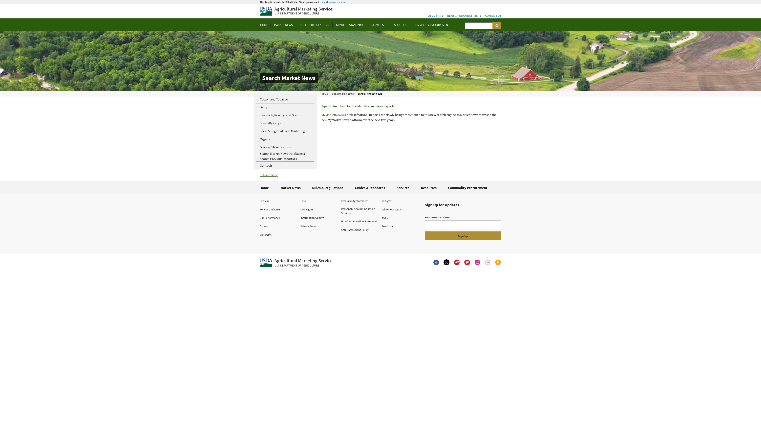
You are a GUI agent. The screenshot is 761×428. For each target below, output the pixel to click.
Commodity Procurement (467, 187)
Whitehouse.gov (391, 209)
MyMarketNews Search (337, 115)
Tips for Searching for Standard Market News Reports (358, 106)
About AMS (435, 15)
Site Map (265, 201)
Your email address (438, 217)
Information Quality (312, 218)
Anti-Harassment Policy (355, 230)
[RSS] (498, 262)
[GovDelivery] (467, 262)
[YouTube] (456, 262)
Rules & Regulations (327, 187)
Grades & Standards (370, 187)
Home (324, 93)
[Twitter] (446, 262)
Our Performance (270, 218)
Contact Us (493, 15)
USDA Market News (343, 93)
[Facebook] (436, 262)
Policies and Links (270, 209)
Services (403, 187)
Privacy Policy (308, 226)
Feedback (387, 226)
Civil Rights (306, 209)
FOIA (303, 201)
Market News (290, 187)
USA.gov (387, 201)
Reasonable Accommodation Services (358, 211)
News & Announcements (464, 15)
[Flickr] (487, 262)
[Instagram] (477, 262)
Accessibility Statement (354, 201)
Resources (429, 187)
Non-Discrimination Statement (359, 221)
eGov (385, 218)
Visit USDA (266, 234)
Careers (264, 226)
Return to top (269, 175)
